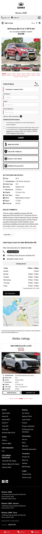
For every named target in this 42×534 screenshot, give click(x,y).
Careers (25, 463)
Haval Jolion (6, 413)
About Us (25, 460)
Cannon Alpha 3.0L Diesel (10, 464)
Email (5, 101)
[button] (21, 51)
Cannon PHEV (6, 467)
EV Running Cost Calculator (28, 430)
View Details (11, 393)
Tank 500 (5, 429)
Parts (24, 443)
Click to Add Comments (11, 116)
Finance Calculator (28, 426)
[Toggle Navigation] (39, 17)
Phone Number (8, 109)
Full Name (7, 94)
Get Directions (10, 293)
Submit (21, 138)
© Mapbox (35, 325)
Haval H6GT (6, 419)
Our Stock (25, 413)
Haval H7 (5, 423)
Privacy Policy (19, 131)
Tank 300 (5, 426)
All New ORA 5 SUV (8, 433)
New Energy (26, 467)
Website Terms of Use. (17, 133)
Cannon (4, 440)
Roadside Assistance (29, 449)
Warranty (25, 446)
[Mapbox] (8, 325)
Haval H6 (5, 416)
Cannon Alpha (6, 443)
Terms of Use (26, 477)
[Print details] (40, 23)
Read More (7, 234)
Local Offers (26, 419)
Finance (24, 423)
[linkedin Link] (6, 481)
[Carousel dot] (4, 75)
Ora (3, 451)
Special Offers (27, 416)
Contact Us (30, 393)
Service (24, 439)
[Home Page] (21, 5)
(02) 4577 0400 (13, 252)
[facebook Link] (3, 481)
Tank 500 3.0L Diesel (9, 461)
